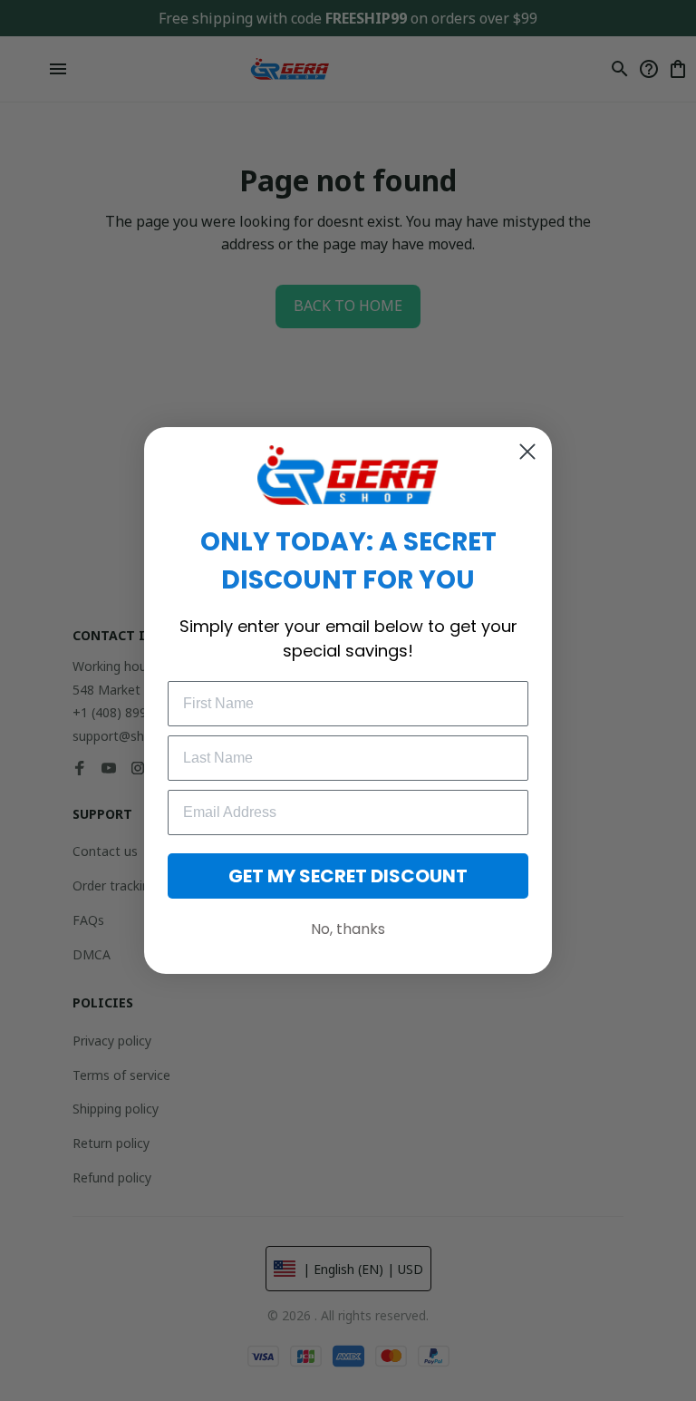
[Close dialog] (527, 451)
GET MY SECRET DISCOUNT (348, 876)
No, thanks (348, 929)
